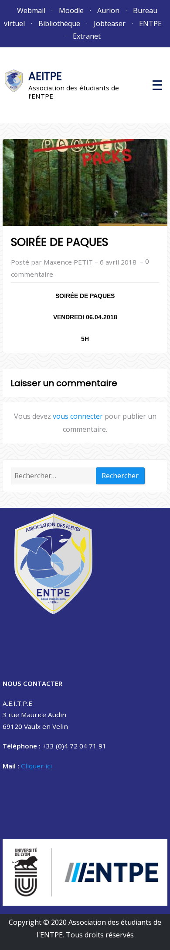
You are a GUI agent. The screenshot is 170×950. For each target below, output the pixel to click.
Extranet (87, 36)
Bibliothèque (59, 23)
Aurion (108, 10)
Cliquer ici (36, 765)
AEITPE (45, 76)
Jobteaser (110, 23)
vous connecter (78, 416)
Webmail (31, 10)
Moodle (71, 10)
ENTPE (150, 23)
